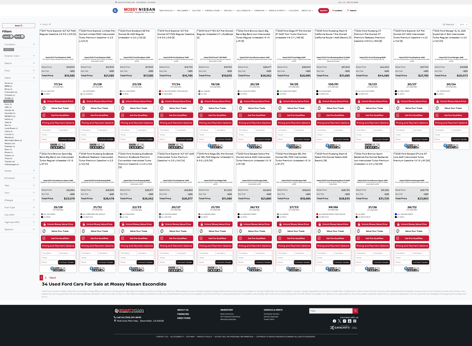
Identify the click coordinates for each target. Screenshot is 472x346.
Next (52, 278)
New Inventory (227, 314)
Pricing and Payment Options (58, 122)
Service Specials (271, 316)
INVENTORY (227, 310)
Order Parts (269, 319)
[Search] (355, 310)
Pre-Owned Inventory (230, 316)
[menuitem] (19, 49)
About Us (183, 310)
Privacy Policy (205, 336)
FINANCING (183, 314)
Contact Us (162, 336)
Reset (18, 25)
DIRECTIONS (184, 318)
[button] (115, 10)
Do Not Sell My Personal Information (234, 336)
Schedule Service (271, 314)
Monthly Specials (228, 319)
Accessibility (177, 336)
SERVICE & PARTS (273, 310)
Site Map (190, 336)
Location (338, 10)
